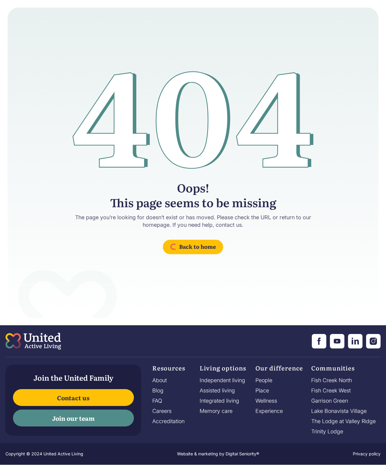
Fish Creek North (331, 380)
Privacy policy (367, 453)
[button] (168, 369)
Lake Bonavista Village (339, 411)
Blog (157, 390)
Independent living (222, 380)
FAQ (157, 400)
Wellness (266, 400)
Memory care (216, 411)
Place (262, 390)
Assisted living (217, 390)
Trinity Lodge (327, 431)
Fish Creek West (331, 390)
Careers (162, 411)
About (159, 380)
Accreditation (168, 421)
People (263, 380)
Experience (269, 411)
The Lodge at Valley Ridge (343, 421)
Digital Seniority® (242, 453)
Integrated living (219, 400)
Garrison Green (329, 400)
